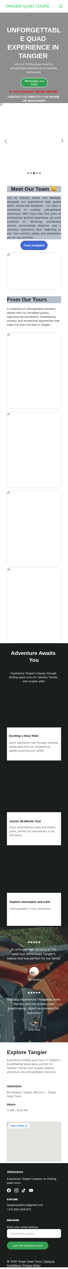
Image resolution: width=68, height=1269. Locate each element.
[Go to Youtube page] (31, 1190)
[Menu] (61, 6)
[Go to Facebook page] (9, 1190)
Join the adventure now (27, 1245)
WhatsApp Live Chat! (34, 82)
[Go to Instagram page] (16, 1190)
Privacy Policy (32, 1265)
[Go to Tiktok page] (24, 1190)
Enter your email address (22, 1227)
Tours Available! (34, 245)
